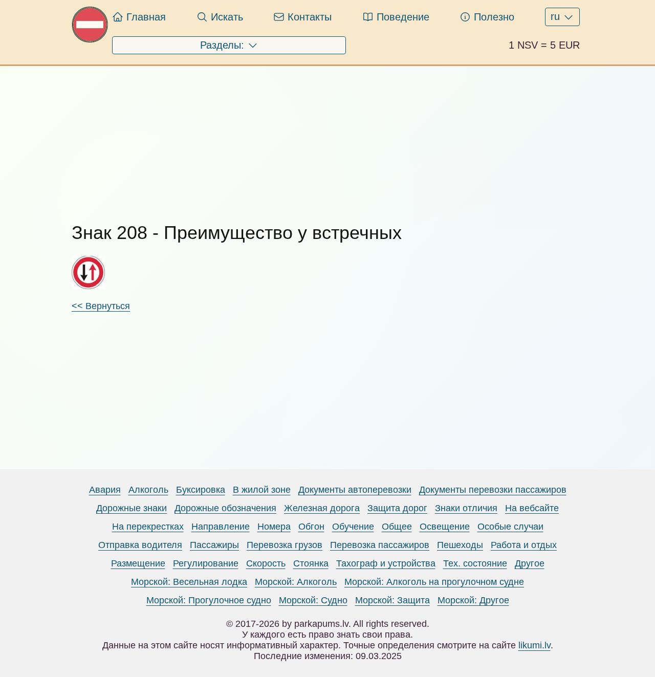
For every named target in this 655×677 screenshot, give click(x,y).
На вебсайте (532, 508)
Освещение (445, 526)
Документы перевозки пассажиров (492, 490)
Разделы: (223, 45)
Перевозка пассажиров (379, 545)
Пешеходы (460, 545)
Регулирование (205, 563)
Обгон (311, 526)
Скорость (266, 563)
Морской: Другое (473, 600)
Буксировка (200, 490)
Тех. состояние (475, 563)
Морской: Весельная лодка (189, 582)
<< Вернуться (101, 306)
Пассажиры (214, 545)
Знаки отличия (466, 508)
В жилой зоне (262, 490)
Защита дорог (397, 508)
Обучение (353, 526)
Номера (274, 526)
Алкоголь (148, 490)
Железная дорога (322, 508)
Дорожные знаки (131, 508)
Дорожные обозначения (225, 508)
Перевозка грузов (284, 545)
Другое (529, 563)
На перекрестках (148, 526)
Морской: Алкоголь (296, 582)
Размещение (138, 563)
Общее (397, 526)
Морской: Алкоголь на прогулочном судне (434, 582)
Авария (105, 490)
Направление (220, 526)
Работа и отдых (524, 545)
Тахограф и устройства (385, 563)
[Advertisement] (327, 137)
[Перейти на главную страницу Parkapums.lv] (90, 40)
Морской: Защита (392, 600)
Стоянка (311, 563)
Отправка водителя (140, 545)
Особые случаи (510, 526)
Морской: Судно (313, 600)
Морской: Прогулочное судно (208, 600)
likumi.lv (534, 645)
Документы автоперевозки (354, 490)
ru (557, 16)
